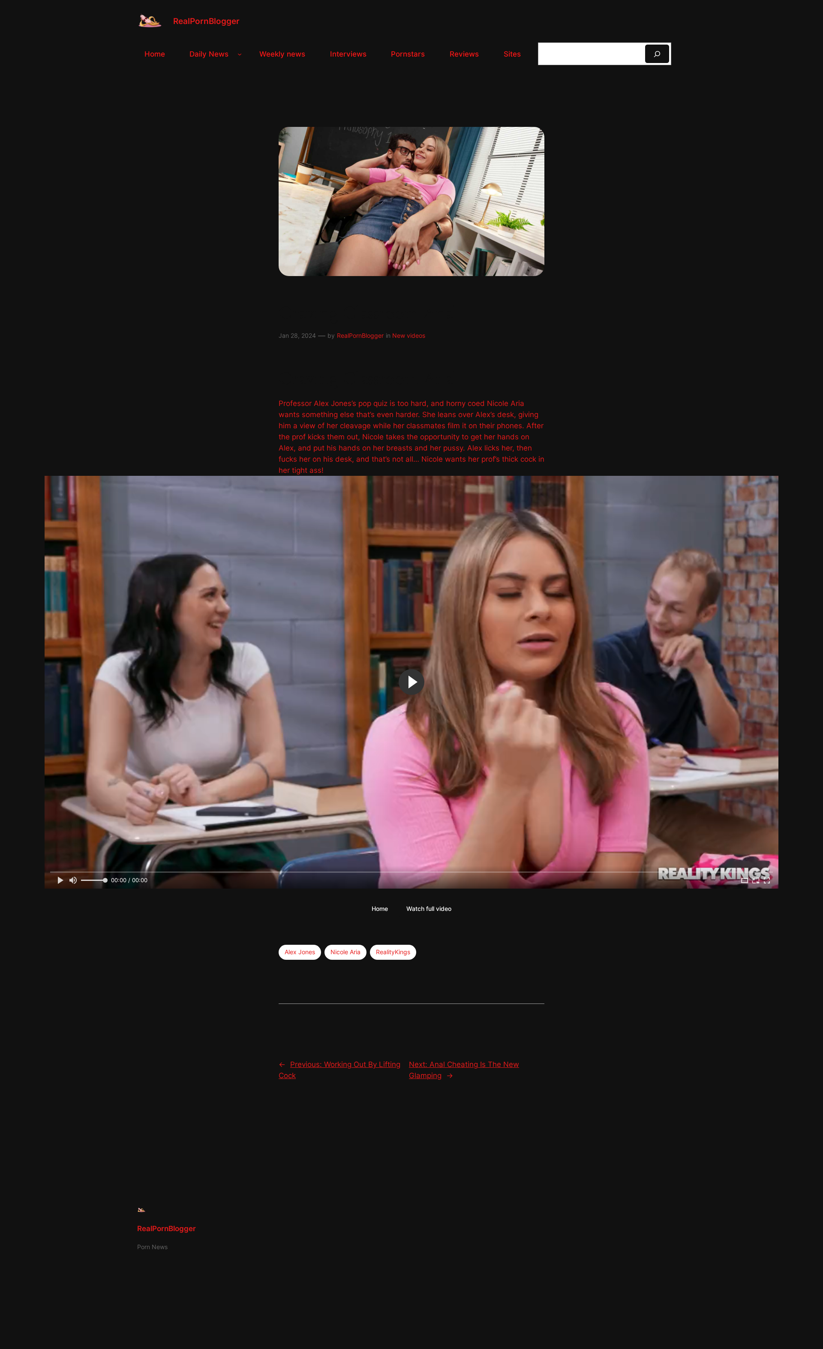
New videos (408, 335)
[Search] (657, 54)
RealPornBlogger (206, 21)
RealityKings (393, 951)
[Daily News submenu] (239, 54)
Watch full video (428, 908)
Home (380, 908)
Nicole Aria (345, 951)
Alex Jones (300, 951)
